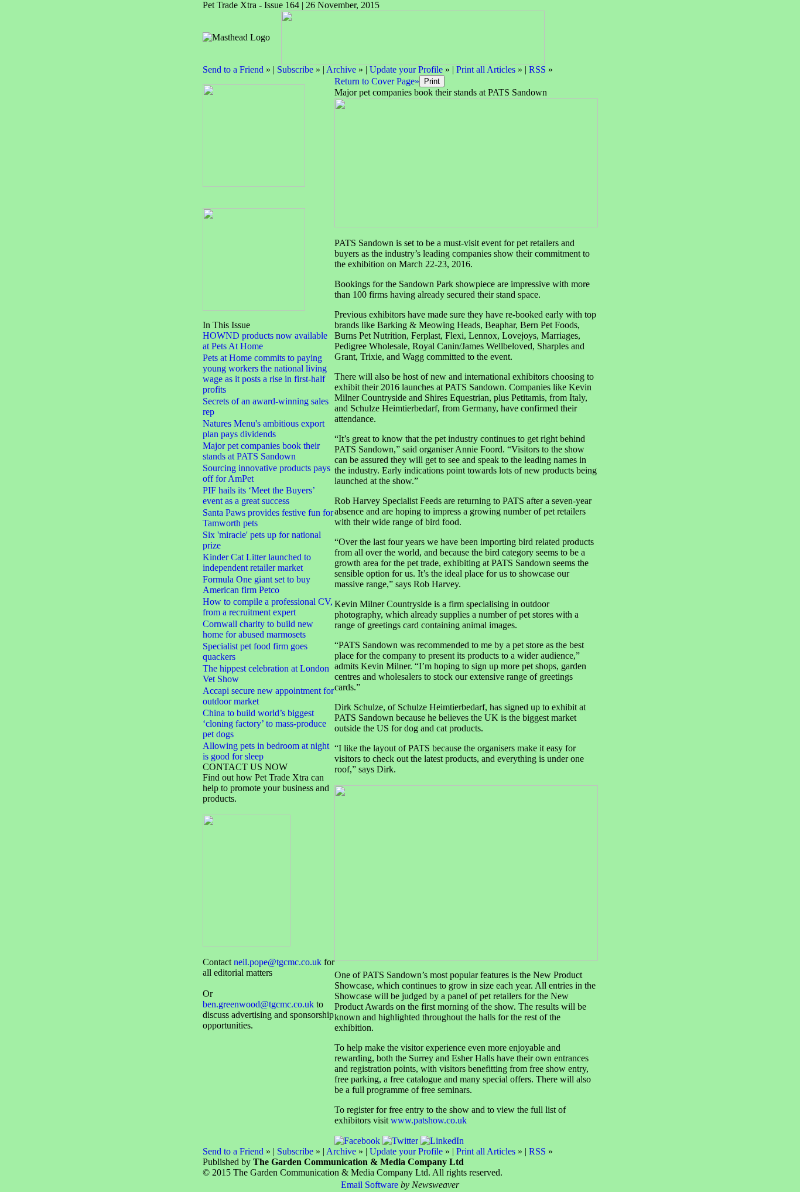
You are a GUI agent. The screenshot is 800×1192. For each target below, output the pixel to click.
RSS (537, 69)
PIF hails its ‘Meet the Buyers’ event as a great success (258, 495)
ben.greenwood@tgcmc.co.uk (258, 1004)
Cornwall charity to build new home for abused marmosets (258, 629)
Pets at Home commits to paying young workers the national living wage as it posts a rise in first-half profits (265, 373)
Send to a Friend (233, 69)
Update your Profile (406, 69)
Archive (341, 69)
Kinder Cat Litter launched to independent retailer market (257, 562)
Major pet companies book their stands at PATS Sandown (261, 451)
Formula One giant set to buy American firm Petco (256, 584)
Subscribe (295, 69)
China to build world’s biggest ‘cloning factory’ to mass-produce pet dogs (264, 723)
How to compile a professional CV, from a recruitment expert (268, 607)
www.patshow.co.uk (429, 1120)
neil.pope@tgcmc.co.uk (278, 962)
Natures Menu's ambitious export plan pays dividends (263, 428)
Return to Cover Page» (376, 81)
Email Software (369, 1185)
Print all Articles (485, 69)
